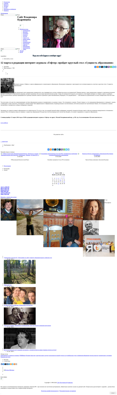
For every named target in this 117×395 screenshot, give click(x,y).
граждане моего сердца (42, 355)
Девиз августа (7, 285)
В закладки (7, 2)
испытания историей (54, 355)
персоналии (26, 43)
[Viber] (109, 67)
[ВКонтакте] (95, 67)
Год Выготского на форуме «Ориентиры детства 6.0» (18, 305)
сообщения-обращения (83, 355)
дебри (24, 49)
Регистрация (7, 166)
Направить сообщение (10, 9)
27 (58, 183)
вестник (25, 40)
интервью (25, 33)
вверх (113, 393)
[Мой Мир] (100, 67)
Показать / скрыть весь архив (8, 197)
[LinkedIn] (104, 67)
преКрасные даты (72, 355)
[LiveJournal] (106, 67)
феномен (25, 32)
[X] (102, 67)
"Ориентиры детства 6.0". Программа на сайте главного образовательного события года (28, 257)
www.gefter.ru (4, 122)
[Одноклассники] (98, 67)
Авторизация (4, 13)
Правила (6, 10)
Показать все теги (5, 357)
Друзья (21, 50)
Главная (6, 3)
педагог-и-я (63, 355)
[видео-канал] (2, 51)
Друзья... (6, 6)
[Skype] (113, 67)
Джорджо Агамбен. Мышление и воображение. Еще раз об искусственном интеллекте (27, 325)
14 (60, 180)
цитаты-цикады (94, 355)
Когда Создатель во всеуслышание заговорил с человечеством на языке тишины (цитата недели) (30, 350)
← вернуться (4, 141)
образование (26, 46)
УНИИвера (22, 355)
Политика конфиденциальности (50, 391)
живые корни (26, 39)
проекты (25, 35)
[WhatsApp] (111, 67)
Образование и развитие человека (10, 355)
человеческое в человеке (105, 355)
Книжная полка (24, 29)
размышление (26, 42)
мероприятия (26, 48)
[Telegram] (115, 67)
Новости (6, 5)
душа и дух (26, 37)
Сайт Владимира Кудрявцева (65, 382)
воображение (26, 30)
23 (64, 181)
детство (25, 36)
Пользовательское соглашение (68, 391)
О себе (5, 7)
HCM (21, 52)
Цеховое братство (30, 355)
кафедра (25, 45)
